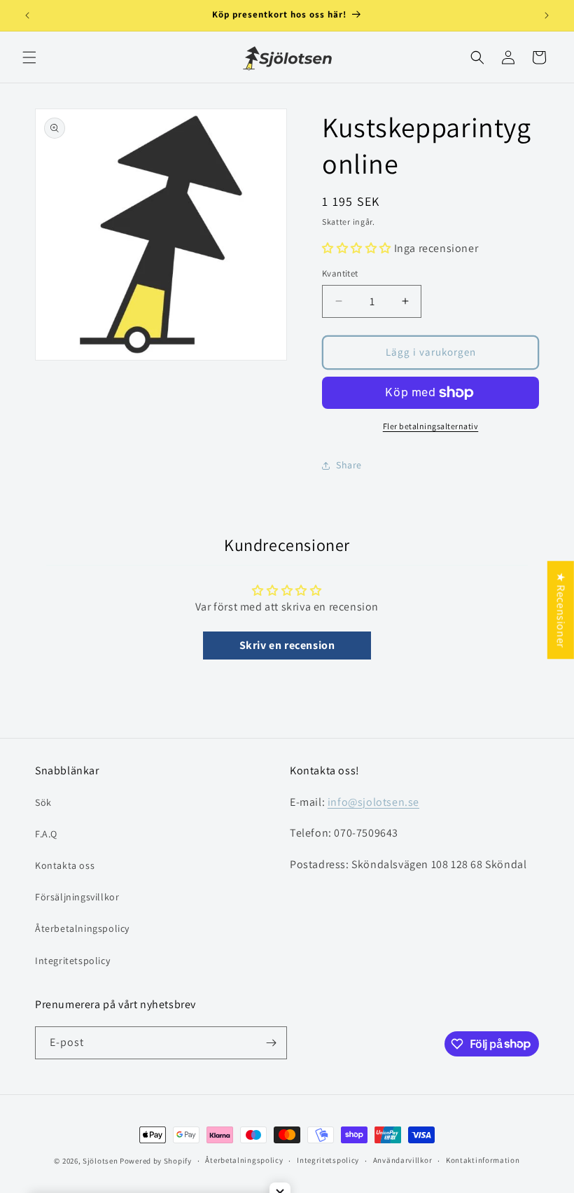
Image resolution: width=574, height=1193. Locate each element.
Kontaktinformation (483, 1160)
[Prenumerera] (270, 1042)
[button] (29, 57)
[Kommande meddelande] (546, 15)
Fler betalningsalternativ (431, 426)
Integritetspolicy (72, 960)
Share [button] (349, 465)
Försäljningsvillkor (77, 897)
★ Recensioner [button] (561, 610)
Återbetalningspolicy (82, 928)
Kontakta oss (64, 865)
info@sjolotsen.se (373, 802)
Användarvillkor (403, 1160)
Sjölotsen (100, 1161)
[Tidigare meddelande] (27, 15)
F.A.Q (46, 834)
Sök (43, 802)
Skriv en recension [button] (287, 645)
